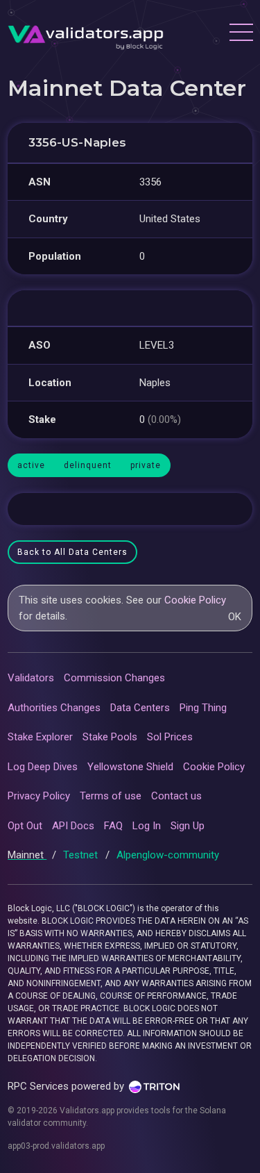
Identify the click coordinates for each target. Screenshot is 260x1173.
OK (234, 616)
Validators (31, 678)
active (31, 465)
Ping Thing (203, 707)
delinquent (88, 465)
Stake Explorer (40, 737)
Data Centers (140, 707)
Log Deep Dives (43, 766)
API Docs (73, 826)
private (145, 465)
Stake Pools (110, 737)
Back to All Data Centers (72, 552)
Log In (146, 826)
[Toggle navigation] (240, 34)
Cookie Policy (195, 600)
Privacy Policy (39, 796)
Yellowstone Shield (130, 766)
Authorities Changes (54, 707)
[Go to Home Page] (86, 34)
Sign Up (188, 826)
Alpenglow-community (167, 855)
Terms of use (110, 796)
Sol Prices (170, 737)
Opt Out (25, 826)
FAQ (113, 826)
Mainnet (27, 855)
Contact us (176, 796)
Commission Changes (114, 678)
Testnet (82, 855)
